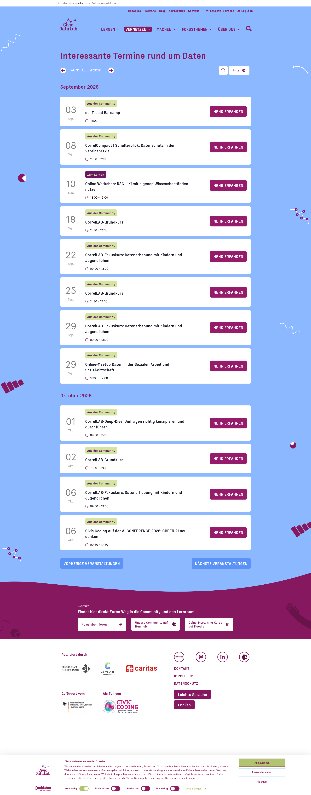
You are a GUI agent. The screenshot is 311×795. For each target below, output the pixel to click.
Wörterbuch (177, 10)
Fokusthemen (195, 29)
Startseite (81, 3)
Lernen (108, 29)
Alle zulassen (262, 762)
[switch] (115, 788)
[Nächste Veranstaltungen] (111, 70)
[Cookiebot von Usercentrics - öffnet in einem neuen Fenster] (43, 788)
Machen (164, 29)
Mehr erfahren (228, 111)
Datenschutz (186, 683)
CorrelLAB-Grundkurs (104, 221)
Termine (150, 10)
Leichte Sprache (222, 10)
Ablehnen (262, 781)
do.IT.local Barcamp (102, 112)
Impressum (183, 676)
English (247, 10)
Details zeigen (193, 788)
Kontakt (194, 10)
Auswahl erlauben (262, 772)
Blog (162, 10)
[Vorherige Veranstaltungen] (63, 70)
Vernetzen (136, 29)
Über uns (227, 29)
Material (134, 10)
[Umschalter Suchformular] (249, 28)
